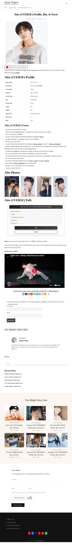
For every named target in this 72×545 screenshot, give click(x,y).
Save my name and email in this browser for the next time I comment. (29, 492)
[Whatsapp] (34, 294)
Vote (36, 227)
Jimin (35, 161)
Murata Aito (13, 329)
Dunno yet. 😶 (14, 223)
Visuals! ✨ (13, 214)
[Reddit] (29, 294)
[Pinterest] (31, 294)
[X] (26, 294)
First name (10, 306)
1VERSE (17, 73)
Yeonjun (46, 161)
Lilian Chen (31, 19)
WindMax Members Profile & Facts (13, 374)
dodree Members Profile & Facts (12, 380)
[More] (45, 294)
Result (36, 232)
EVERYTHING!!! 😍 (15, 211)
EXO (15, 163)
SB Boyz (20, 329)
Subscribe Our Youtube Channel (17, 67)
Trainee (25, 329)
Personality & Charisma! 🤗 (17, 217)
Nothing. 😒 (14, 220)
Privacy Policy (11, 522)
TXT (41, 161)
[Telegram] (40, 294)
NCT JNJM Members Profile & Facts (14, 383)
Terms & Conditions (13, 525)
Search (7, 357)
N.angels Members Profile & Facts (13, 386)
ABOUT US (10, 519)
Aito (6, 329)
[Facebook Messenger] (37, 294)
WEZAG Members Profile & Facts (13, 377)
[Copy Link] (42, 294)
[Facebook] (23, 294)
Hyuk (15, 151)
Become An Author (13, 528)
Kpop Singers (11, 2)
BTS (31, 161)
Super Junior (38, 144)
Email (8, 313)
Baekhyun (21, 163)
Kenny (42, 137)
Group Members (36, 12)
